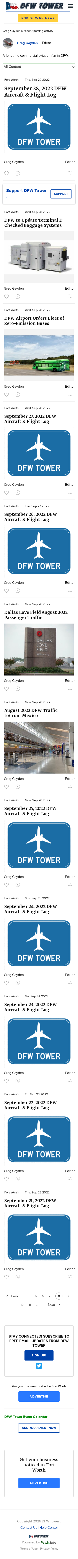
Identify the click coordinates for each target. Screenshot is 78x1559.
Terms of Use (29, 1549)
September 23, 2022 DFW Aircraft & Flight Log (30, 1007)
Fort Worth (11, 80)
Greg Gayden (14, 162)
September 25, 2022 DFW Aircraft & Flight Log (30, 811)
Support (61, 194)
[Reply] (19, 173)
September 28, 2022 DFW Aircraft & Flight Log (35, 91)
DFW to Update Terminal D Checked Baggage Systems (33, 223)
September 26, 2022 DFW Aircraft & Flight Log (30, 517)
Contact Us (28, 1528)
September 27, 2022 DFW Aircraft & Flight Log (30, 419)
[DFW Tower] (35, 5)
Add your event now (39, 1428)
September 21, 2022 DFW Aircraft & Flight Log (30, 1203)
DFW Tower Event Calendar (26, 1417)
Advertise (39, 1396)
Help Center (48, 1528)
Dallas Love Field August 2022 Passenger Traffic (36, 615)
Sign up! (39, 1355)
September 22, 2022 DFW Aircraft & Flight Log (30, 1105)
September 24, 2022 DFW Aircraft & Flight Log (30, 909)
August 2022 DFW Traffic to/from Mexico (30, 713)
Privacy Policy (49, 1549)
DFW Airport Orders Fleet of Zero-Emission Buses (34, 321)
